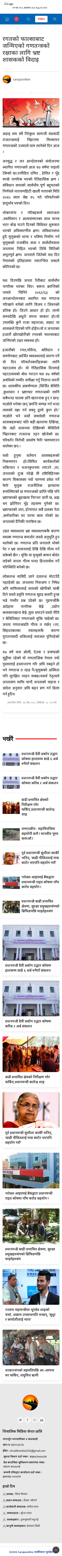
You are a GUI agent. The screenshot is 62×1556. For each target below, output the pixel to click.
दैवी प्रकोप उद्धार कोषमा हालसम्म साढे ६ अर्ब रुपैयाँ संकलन (40, 758)
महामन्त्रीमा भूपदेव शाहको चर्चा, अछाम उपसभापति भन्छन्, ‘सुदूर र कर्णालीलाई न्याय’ (30, 1314)
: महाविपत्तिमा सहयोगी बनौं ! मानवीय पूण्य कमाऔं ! (40, 833)
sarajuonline (21, 79)
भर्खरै (8, 738)
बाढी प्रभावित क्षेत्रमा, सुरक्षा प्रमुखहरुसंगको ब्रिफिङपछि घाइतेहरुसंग (40, 906)
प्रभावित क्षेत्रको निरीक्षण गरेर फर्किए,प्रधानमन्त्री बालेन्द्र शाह (38, 807)
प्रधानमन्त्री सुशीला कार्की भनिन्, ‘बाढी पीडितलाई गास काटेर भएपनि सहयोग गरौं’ (40, 858)
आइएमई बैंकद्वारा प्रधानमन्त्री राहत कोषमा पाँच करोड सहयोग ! (40, 882)
